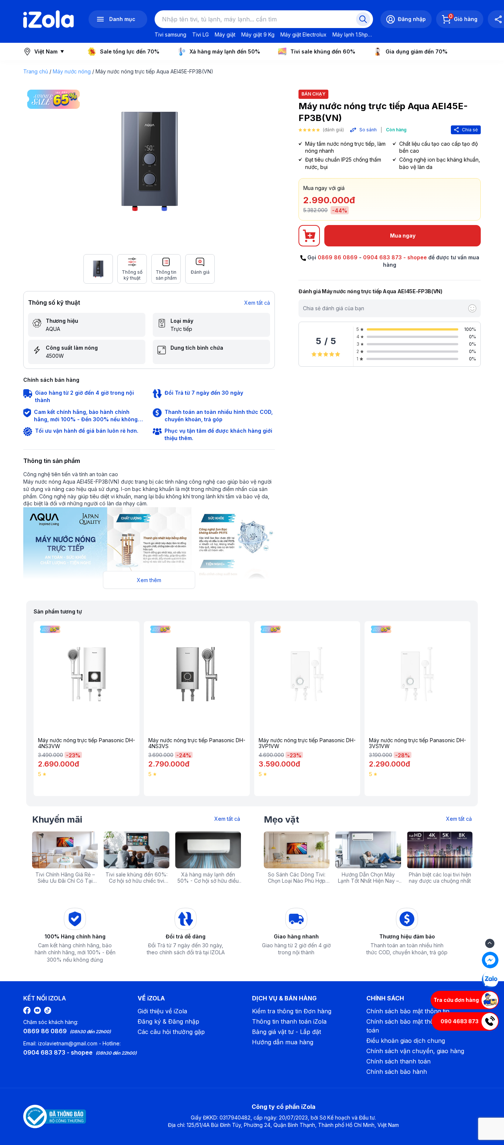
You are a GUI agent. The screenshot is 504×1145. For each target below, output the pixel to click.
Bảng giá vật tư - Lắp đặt (286, 1031)
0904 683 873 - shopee (395, 257)
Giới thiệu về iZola (162, 1011)
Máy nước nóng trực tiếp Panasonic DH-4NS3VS (196, 743)
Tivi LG (200, 34)
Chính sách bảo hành (396, 1071)
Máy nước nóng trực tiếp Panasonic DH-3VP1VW (307, 743)
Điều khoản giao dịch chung (405, 1040)
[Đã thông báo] (54, 1116)
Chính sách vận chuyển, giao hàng (415, 1051)
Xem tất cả (257, 303)
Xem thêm (149, 580)
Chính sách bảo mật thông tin (407, 1011)
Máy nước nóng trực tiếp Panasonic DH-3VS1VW (417, 743)
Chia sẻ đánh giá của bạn (333, 308)
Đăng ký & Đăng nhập (168, 1021)
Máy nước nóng (72, 71)
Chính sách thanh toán (398, 1061)
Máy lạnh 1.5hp (350, 34)
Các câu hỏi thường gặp (171, 1031)
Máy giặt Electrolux (303, 34)
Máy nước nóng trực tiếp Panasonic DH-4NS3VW (86, 743)
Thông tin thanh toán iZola (289, 1021)
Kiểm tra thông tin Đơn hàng (291, 1011)
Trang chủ (35, 71)
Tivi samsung (170, 34)
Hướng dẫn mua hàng (282, 1042)
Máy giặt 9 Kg (258, 34)
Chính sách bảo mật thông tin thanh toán (416, 1026)
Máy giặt (225, 34)
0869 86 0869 (338, 257)
